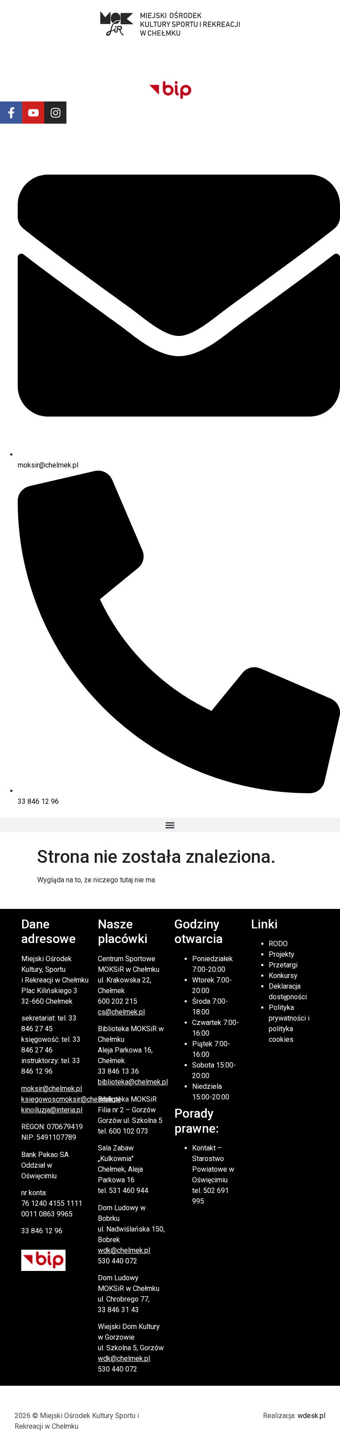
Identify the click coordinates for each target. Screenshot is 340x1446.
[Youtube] (33, 112)
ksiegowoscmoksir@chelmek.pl (70, 1099)
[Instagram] (55, 112)
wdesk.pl (311, 1415)
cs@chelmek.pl (121, 1012)
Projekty (281, 954)
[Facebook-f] (11, 112)
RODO (278, 943)
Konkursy (283, 975)
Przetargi (283, 965)
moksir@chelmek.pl (51, 1088)
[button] (170, 825)
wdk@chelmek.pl (124, 1250)
